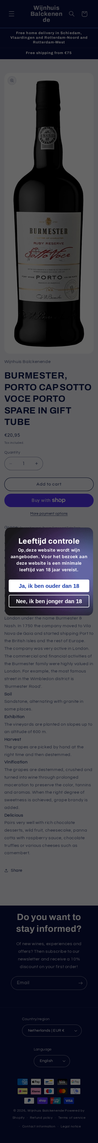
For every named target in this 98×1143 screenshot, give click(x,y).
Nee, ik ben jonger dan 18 (49, 601)
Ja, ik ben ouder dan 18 (49, 586)
